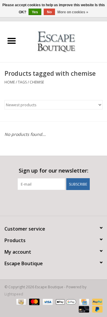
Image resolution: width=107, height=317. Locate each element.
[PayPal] (96, 301)
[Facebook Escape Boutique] (43, 202)
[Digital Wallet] (65, 301)
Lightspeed (13, 294)
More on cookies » (72, 12)
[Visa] (47, 301)
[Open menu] (11, 40)
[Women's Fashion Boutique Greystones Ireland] (65, 41)
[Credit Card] (83, 301)
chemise (37, 82)
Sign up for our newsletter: (53, 171)
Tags (22, 82)
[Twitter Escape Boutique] (53, 202)
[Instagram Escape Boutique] (64, 202)
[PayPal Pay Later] (96, 308)
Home (9, 82)
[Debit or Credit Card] (83, 308)
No (49, 12)
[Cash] (20, 301)
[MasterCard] (33, 301)
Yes (35, 12)
